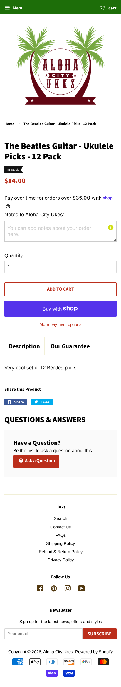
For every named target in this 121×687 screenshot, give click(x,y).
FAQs (60, 535)
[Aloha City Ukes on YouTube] (81, 589)
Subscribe (100, 634)
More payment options (60, 324)
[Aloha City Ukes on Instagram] (67, 589)
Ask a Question (39, 460)
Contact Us (60, 527)
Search (60, 518)
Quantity (13, 255)
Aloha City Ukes (58, 651)
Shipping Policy (60, 543)
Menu (17, 8)
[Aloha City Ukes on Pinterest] (54, 589)
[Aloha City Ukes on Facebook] (39, 589)
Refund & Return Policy (61, 551)
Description (24, 346)
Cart (112, 8)
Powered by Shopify (94, 651)
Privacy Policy (61, 560)
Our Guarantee (70, 346)
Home (9, 123)
